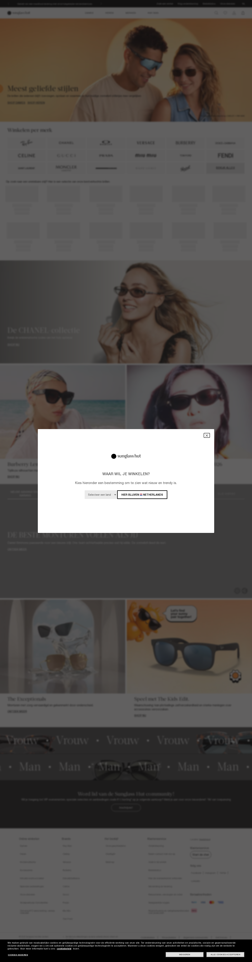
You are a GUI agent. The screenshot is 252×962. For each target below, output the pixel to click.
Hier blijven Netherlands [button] (142, 494)
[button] (207, 435)
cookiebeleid (64, 948)
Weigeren (184, 955)
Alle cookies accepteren (225, 955)
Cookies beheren (18, 955)
